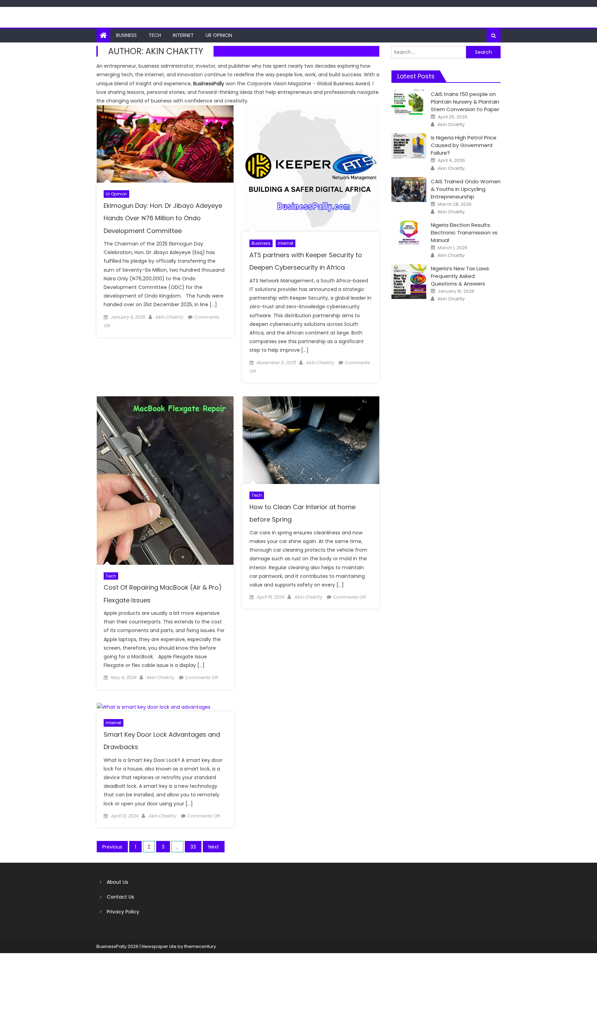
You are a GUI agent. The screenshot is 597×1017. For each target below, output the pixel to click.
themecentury (200, 946)
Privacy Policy (123, 911)
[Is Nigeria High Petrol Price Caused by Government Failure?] (408, 145)
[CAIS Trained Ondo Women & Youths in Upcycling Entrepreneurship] (408, 189)
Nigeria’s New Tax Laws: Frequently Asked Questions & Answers (460, 276)
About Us (117, 882)
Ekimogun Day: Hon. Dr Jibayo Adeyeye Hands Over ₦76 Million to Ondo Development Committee (163, 218)
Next (213, 846)
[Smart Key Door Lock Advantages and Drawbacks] (165, 707)
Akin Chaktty (169, 317)
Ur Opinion (219, 35)
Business (126, 35)
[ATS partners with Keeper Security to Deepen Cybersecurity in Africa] (311, 168)
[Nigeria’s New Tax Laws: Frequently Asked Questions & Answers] (408, 281)
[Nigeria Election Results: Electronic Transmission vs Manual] (408, 233)
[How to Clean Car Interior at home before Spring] (311, 440)
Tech (155, 35)
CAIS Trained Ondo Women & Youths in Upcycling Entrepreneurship (466, 189)
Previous (112, 846)
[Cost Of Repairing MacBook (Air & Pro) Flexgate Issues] (165, 480)
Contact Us (120, 896)
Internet (183, 35)
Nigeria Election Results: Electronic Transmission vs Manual (464, 232)
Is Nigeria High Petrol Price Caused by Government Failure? (463, 145)
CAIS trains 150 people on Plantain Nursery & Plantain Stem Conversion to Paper (465, 101)
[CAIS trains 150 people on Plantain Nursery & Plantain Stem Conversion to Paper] (408, 102)
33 (193, 846)
